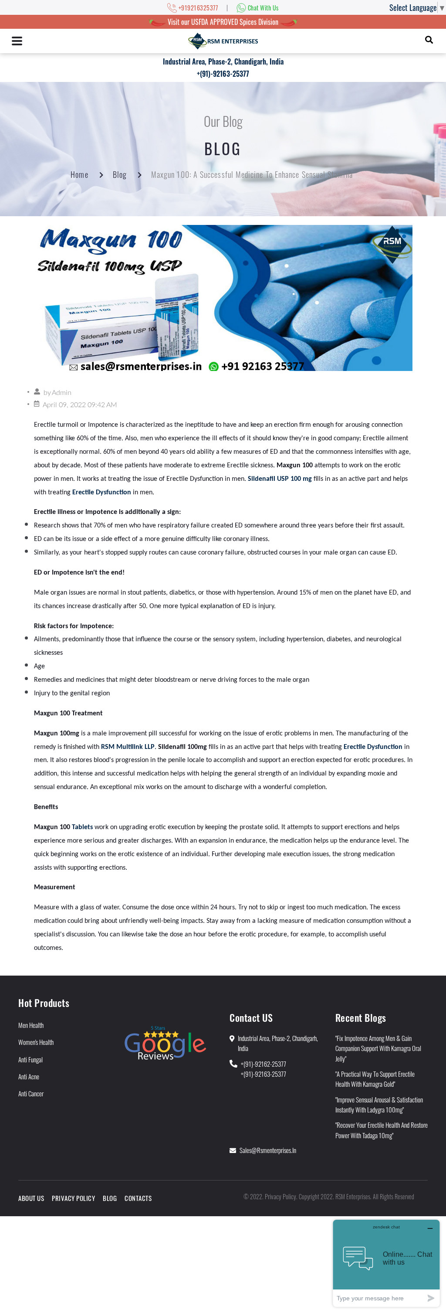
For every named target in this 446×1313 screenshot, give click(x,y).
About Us (31, 1198)
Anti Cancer (31, 1093)
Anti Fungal (30, 1059)
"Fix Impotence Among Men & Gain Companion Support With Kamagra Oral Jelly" (378, 1048)
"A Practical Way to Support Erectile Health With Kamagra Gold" (375, 1078)
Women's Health (36, 1042)
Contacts (138, 1198)
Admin (61, 392)
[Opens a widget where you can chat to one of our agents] (386, 1263)
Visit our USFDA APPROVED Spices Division (223, 22)
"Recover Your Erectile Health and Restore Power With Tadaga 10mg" (381, 1130)
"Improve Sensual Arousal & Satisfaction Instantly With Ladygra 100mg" (379, 1104)
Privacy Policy (73, 1198)
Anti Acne (28, 1076)
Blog (120, 174)
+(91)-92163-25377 (223, 73)
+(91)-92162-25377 (263, 1063)
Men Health (31, 1025)
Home (79, 174)
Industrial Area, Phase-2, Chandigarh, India (223, 61)
